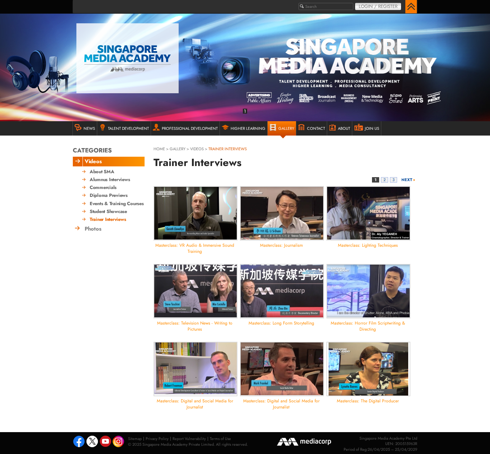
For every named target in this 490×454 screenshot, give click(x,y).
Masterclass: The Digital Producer (368, 401)
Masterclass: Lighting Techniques (368, 245)
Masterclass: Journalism (281, 245)
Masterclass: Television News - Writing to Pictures (194, 326)
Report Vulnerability (189, 438)
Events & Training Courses (117, 203)
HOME (159, 149)
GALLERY (286, 128)
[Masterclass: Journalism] (282, 213)
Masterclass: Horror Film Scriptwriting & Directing (368, 326)
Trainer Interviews (108, 219)
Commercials (103, 187)
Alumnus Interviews (110, 179)
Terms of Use (220, 438)
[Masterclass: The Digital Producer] (368, 369)
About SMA (102, 172)
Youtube (105, 442)
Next (406, 180)
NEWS (89, 128)
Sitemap (135, 438)
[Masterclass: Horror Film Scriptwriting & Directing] (368, 291)
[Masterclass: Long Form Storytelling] (282, 291)
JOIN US (372, 128)
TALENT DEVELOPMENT (128, 128)
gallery (177, 149)
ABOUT (344, 128)
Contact (316, 128)
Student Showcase (108, 211)
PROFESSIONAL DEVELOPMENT (190, 128)
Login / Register (378, 6)
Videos (197, 149)
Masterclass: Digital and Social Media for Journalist (195, 404)
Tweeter (92, 442)
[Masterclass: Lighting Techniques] (368, 213)
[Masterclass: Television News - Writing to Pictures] (195, 291)
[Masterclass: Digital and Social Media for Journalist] (195, 369)
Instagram (119, 442)
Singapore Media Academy (127, 58)
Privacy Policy (157, 438)
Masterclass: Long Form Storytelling (281, 323)
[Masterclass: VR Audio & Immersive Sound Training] (195, 213)
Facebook (79, 442)
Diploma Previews (109, 195)
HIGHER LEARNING (248, 128)
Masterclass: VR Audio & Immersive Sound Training (194, 248)
